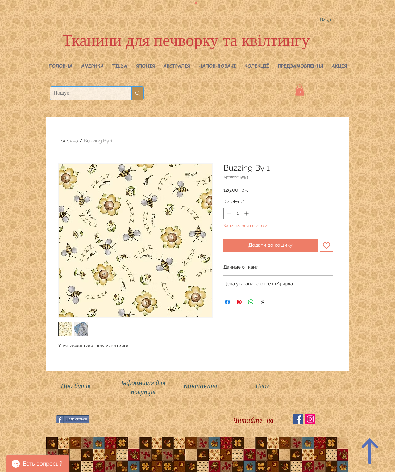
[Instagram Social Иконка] (310, 419)
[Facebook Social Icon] (298, 419)
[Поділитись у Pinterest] (239, 302)
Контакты (200, 385)
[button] (92, 65)
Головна (68, 141)
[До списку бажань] (326, 245)
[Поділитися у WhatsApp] (251, 302)
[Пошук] (137, 93)
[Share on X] (262, 302)
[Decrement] (228, 213)
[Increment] (247, 213)
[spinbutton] (237, 213)
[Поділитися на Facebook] (227, 302)
